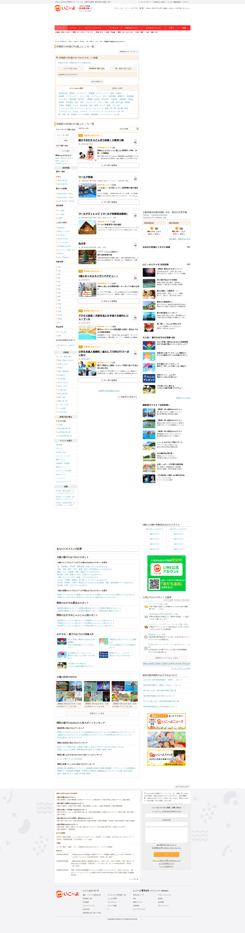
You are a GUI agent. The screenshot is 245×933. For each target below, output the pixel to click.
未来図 (160, 898)
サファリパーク (102, 93)
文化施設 (69, 102)
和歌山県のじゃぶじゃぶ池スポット (100, 626)
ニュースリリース (89, 906)
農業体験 (72, 99)
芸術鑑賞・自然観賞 (63, 463)
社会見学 (105, 99)
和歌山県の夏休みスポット (110, 611)
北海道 (67, 32)
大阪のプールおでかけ (124, 595)
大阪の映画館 (91, 821)
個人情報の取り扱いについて (166, 845)
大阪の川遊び (61, 814)
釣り (105, 96)
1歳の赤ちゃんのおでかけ (178, 529)
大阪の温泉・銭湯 (63, 827)
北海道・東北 (59, 32)
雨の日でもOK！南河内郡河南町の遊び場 (159, 690)
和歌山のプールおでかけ (106, 597)
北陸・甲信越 (110, 32)
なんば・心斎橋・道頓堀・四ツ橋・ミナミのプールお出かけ (81, 580)
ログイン (186, 2)
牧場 (112, 93)
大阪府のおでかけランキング (69, 735)
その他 (116, 114)
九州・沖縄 (150, 32)
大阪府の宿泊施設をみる (109, 391)
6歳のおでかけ (155, 544)
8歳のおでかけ (155, 549)
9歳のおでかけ (179, 549)
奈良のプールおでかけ (86, 597)
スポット (60, 28)
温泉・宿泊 (107, 749)
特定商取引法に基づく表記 (92, 913)
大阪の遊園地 (61, 800)
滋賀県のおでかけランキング (97, 732)
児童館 (61, 105)
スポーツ (59, 448)
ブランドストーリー (165, 895)
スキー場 (115, 105)
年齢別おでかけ (131, 28)
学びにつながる (104, 747)
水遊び (98, 749)
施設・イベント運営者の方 (92, 895)
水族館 (118, 93)
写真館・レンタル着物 (80, 114)
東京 (78, 32)
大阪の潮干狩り (106, 827)
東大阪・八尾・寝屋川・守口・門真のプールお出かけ (78, 575)
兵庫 (131, 32)
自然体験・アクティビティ (101, 114)
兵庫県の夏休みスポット (67, 611)
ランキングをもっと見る (181, 668)
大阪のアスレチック (109, 812)
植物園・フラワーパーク (68, 96)
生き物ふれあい (61, 452)
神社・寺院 (79, 102)
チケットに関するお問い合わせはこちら (166, 860)
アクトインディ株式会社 (159, 891)
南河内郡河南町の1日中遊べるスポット (159, 696)
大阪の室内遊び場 (79, 821)
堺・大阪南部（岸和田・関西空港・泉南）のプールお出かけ (81, 566)
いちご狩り (63, 99)
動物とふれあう (169, 8)
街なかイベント (61, 474)
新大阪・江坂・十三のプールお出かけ (72, 585)
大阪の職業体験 (117, 806)
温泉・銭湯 (93, 105)
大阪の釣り (97, 800)
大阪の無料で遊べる (80, 812)
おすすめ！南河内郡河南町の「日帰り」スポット (163, 680)
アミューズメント (96, 111)
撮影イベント (60, 459)
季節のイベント (61, 467)
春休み (148, 8)
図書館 (68, 105)
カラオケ (83, 111)
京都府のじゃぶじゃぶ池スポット (99, 620)
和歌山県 (186, 664)
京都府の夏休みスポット (88, 608)
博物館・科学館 (93, 99)
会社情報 (161, 902)
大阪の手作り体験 (75, 806)
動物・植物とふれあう (87, 747)
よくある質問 (112, 898)
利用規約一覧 (87, 898)
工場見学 (114, 99)
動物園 (91, 93)
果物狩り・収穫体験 (126, 96)
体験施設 (122, 99)
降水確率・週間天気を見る (180, 239)
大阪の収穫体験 (104, 806)
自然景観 (112, 96)
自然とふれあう (63, 749)
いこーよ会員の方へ (166, 866)
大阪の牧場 (106, 800)
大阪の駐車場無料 (95, 812)
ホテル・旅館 (105, 105)
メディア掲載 (112, 906)
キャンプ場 (84, 96)
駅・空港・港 (64, 114)
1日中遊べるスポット (183, 8)
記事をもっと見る (97, 713)
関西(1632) (74, 63)
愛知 (101, 32)
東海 (97, 32)
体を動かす (89, 749)
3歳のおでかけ (179, 534)
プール (75, 105)
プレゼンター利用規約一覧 (116, 895)
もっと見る (132, 879)
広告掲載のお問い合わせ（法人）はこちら (166, 848)
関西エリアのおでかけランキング (70, 732)
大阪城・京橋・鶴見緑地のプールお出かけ (115, 583)
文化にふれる (117, 747)
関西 (119, 32)
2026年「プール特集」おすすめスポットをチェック (65, 498)
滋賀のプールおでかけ (86, 595)
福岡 (156, 32)
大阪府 (164, 664)
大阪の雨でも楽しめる (64, 821)
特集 (184, 28)
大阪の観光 (126, 800)
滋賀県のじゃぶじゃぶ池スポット (70, 620)
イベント (73, 28)
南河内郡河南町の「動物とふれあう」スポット (162, 685)
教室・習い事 (110, 108)
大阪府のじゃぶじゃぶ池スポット (70, 623)
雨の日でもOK (157, 8)
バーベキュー (96, 96)
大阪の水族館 (130, 821)
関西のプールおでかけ (66, 595)
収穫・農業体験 (77, 749)
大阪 (123, 32)
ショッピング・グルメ (63, 456)
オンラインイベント (93, 28)
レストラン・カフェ (83, 108)
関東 (74, 32)
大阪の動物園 (71, 800)
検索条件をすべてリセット (129, 51)
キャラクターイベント (63, 482)
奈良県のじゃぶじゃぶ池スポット (70, 626)
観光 (126, 108)
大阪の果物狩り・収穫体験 (66, 829)
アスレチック (90, 102)
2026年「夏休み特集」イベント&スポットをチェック (65, 492)
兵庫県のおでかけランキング (93, 735)
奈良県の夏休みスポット (88, 611)
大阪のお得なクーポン (64, 812)
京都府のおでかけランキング (122, 732)
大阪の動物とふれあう (90, 806)
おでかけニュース (153, 28)
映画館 (127, 102)
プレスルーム (112, 902)
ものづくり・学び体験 (63, 471)
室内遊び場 (63, 93)
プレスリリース (163, 906)
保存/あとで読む (159, 2)
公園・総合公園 (116, 102)
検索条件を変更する (129, 397)
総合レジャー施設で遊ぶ (67, 747)
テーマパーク (81, 93)
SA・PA (121, 111)
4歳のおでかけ (155, 539)
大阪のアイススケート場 (91, 827)
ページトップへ (183, 787)
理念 (134, 898)
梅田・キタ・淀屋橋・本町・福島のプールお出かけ (77, 572)
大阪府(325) (86, 63)
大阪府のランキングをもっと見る (166, 658)
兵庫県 (171, 664)
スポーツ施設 (103, 102)
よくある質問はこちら (166, 863)
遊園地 (72, 93)
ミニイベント (60, 478)
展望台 (131, 99)
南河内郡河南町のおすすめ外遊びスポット (160, 707)
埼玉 (91, 32)
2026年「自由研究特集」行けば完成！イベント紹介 (65, 504)
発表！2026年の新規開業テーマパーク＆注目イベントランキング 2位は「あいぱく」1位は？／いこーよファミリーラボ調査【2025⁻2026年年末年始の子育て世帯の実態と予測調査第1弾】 (102, 872)
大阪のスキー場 (75, 827)
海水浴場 (83, 105)
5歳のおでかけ (179, 539)
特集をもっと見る (183, 398)
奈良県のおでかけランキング (118, 735)
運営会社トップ (138, 895)
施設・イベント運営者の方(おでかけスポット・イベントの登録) (90, 847)
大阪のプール (116, 800)
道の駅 (120, 108)
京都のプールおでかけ (105, 595)
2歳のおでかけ (155, 534)
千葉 (87, 32)
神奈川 (83, 32)
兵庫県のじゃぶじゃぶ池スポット (99, 623)
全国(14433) (63, 63)
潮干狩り (81, 99)
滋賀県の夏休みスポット (67, 608)
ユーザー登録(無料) (174, 2)
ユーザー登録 (61, 847)
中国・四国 (139, 32)
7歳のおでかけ (179, 544)
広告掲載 (86, 902)
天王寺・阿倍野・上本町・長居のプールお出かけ (77, 583)
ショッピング (98, 108)
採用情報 (136, 906)
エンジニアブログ (139, 909)
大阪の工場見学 (62, 806)
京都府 (158, 664)
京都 (127, 32)
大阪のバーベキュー (85, 800)
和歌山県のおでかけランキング (69, 737)
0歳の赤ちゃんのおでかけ (154, 529)
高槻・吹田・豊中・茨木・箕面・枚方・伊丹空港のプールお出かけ (84, 569)
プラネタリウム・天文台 (68, 111)
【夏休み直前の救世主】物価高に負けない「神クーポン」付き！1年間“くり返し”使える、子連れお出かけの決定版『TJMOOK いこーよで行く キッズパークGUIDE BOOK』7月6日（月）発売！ (102, 863)
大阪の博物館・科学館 (105, 821)
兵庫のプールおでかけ (66, 597)
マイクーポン (145, 2)
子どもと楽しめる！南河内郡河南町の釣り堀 (161, 701)
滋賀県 (151, 664)
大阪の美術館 (119, 821)
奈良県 (178, 664)
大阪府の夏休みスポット (109, 608)
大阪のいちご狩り (119, 827)
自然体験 (59, 445)
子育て (171, 28)
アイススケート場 (66, 108)
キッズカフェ (110, 111)
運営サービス (137, 902)
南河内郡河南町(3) (71, 74)
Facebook (86, 909)
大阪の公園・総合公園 (125, 812)
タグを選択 (66, 151)
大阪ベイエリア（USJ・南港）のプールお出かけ (76, 577)
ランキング (113, 28)
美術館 (61, 102)
